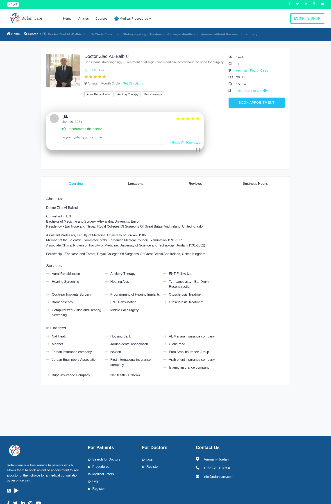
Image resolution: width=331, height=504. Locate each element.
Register (98, 488)
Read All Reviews (186, 142)
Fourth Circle (259, 70)
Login (96, 481)
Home (67, 18)
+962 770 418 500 (249, 91)
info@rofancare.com (219, 477)
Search (32, 34)
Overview (76, 183)
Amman (242, 70)
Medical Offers (103, 474)
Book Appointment (257, 102)
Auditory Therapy (127, 94)
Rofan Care (31, 18)
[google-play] (16, 490)
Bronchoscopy (153, 94)
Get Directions (133, 83)
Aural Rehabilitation (99, 94)
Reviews (195, 183)
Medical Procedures (133, 18)
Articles (83, 18)
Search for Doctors (106, 459)
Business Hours (255, 183)
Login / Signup (307, 18)
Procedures (100, 466)
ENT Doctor (100, 70)
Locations (135, 183)
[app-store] (9, 490)
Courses (101, 18)
